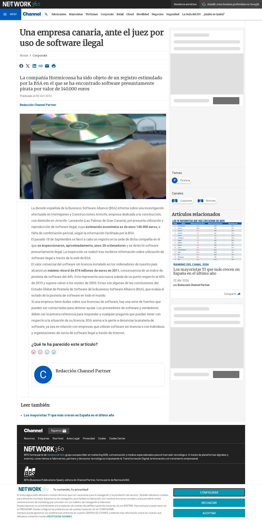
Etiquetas (43, 438)
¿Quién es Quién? (214, 14)
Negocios (157, 14)
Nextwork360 (55, 454)
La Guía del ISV (191, 14)
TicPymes (92, 14)
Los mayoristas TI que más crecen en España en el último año (69, 415)
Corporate (107, 14)
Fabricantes (59, 14)
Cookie (102, 438)
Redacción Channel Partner (38, 105)
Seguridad (172, 14)
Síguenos (56, 430)
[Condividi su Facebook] (21, 66)
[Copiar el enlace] (40, 66)
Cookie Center (117, 438)
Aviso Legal (73, 438)
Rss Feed (58, 438)
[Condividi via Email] (47, 66)
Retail (120, 14)
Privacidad (89, 438)
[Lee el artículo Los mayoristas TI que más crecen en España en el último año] (207, 258)
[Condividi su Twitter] (27, 66)
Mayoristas (76, 14)
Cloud (130, 14)
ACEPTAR (209, 513)
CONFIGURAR (209, 492)
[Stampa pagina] (53, 66)
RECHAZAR (209, 502)
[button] (10, 14)
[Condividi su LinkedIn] (34, 66)
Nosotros (29, 438)
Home (24, 55)
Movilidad (143, 14)
